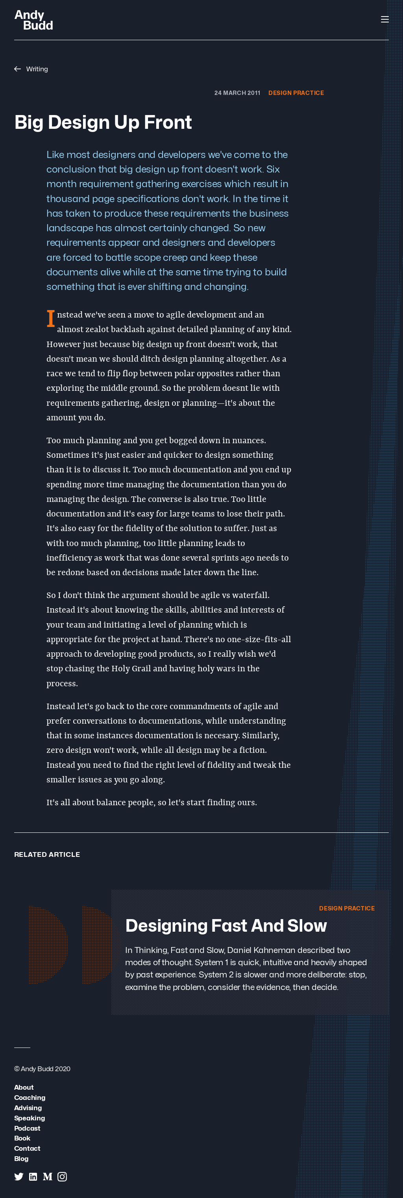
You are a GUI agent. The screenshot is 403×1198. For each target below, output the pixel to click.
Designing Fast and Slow (226, 926)
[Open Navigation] (385, 19)
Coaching (29, 1097)
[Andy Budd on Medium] (47, 1176)
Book (22, 1138)
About (24, 1087)
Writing (36, 69)
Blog (21, 1158)
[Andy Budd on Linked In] (33, 1176)
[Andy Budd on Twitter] (19, 1176)
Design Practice (296, 92)
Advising (28, 1107)
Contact (27, 1148)
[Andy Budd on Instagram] (62, 1176)
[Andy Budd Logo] (33, 19)
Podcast (27, 1128)
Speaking (29, 1118)
